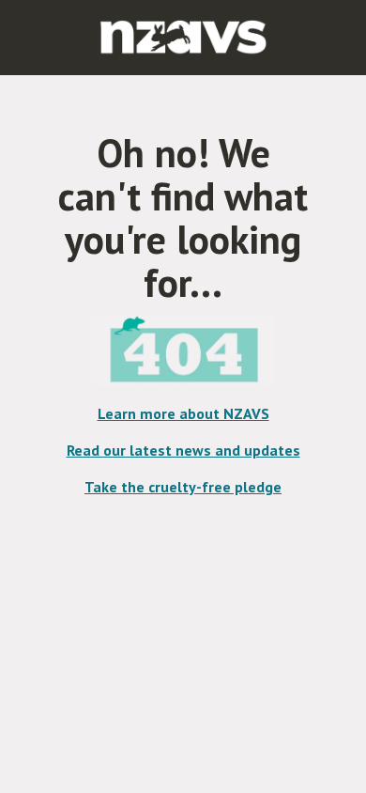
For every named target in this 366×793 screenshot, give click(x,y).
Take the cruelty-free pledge (183, 486)
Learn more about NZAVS (183, 413)
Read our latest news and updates (183, 450)
